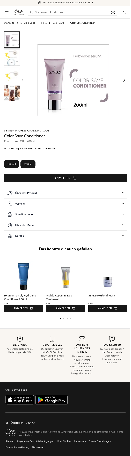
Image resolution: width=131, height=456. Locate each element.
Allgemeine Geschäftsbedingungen (35, 441)
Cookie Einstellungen (100, 441)
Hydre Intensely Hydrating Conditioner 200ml (20, 297)
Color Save (58, 22)
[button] (31, 12)
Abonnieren (38, 447)
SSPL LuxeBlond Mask (101, 295)
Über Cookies (64, 441)
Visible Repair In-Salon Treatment (59, 297)
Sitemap (9, 441)
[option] (58, 318)
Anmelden (63, 178)
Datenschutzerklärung (17, 447)
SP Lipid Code (27, 22)
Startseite (9, 22)
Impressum (80, 441)
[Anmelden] (124, 12)
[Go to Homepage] (19, 12)
